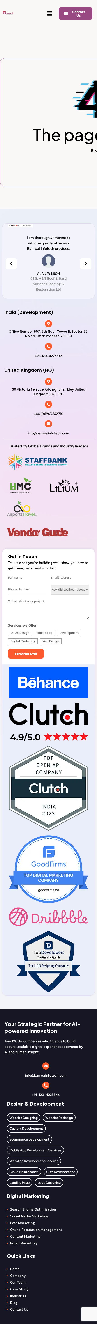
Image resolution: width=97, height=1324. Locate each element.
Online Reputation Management (36, 1229)
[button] (49, 14)
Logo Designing (49, 1182)
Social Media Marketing (29, 1216)
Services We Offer (22, 625)
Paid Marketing (22, 1223)
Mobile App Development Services (35, 1150)
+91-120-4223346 (48, 356)
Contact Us (19, 1309)
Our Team (18, 1282)
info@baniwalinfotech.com (48, 433)
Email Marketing (23, 1243)
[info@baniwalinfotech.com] (48, 423)
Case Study (19, 1289)
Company (18, 1275)
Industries (18, 1296)
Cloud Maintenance (24, 1172)
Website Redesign (59, 1118)
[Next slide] (85, 263)
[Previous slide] (11, 263)
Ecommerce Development (29, 1139)
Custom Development (26, 1128)
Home (15, 1268)
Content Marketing (25, 1236)
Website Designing (23, 1118)
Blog (13, 1302)
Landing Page (19, 1182)
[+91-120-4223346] (48, 346)
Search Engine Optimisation (33, 1209)
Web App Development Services (33, 1161)
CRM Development (60, 1172)
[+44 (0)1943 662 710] (48, 404)
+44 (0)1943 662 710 (48, 414)
